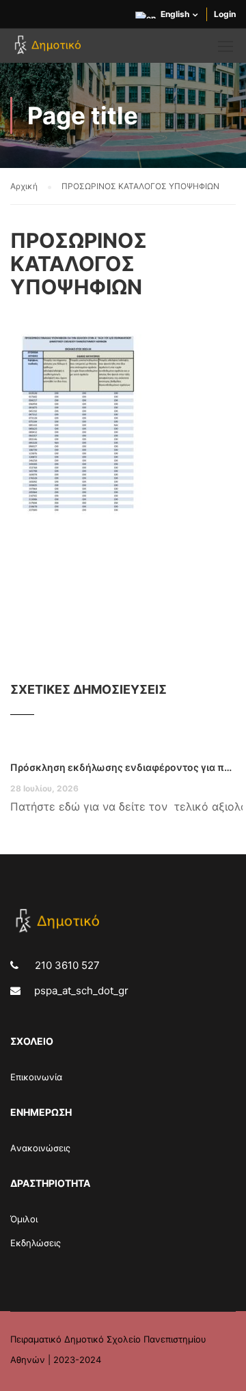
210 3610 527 (66, 965)
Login (225, 14)
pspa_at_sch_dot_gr (81, 990)
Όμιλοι (24, 1218)
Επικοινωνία (36, 1076)
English (175, 14)
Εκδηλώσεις (35, 1242)
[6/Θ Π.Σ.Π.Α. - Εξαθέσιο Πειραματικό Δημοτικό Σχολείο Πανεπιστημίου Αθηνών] (49, 49)
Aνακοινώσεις (40, 1147)
